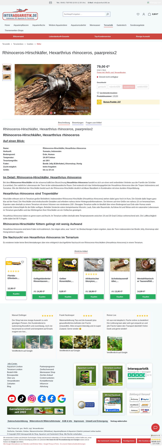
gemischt (102, 87)
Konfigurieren (128, 441)
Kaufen (16, 294)
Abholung (44, 386)
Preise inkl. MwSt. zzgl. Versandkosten (111, 72)
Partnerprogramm (47, 367)
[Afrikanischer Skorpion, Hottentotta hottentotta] (94, 264)
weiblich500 (143, 87)
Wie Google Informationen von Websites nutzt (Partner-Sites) (22, 444)
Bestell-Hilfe (12, 372)
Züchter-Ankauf (46, 375)
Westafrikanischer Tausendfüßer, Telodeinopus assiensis (145, 280)
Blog (9, 386)
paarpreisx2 (129, 87)
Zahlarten (11, 384)
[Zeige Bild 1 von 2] (51, 113)
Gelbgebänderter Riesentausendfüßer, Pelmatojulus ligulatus (42, 280)
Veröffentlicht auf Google (15, 351)
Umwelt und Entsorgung (97, 421)
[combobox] (84, 14)
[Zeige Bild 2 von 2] (55, 113)
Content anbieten (47, 378)
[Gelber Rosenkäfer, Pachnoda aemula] (68, 264)
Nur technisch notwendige (108, 441)
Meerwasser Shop (47, 372)
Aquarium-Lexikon (15, 367)
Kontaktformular (46, 381)
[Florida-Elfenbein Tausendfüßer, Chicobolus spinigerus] (16, 263)
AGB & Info (67, 421)
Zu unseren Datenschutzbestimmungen (73, 444)
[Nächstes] (90, 89)
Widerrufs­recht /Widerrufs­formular (45, 421)
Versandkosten (13, 381)
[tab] (64, 123)
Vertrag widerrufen (118, 421)
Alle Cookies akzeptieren (149, 441)
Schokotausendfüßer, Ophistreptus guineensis (119, 280)
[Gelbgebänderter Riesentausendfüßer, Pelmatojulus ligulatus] (42, 264)
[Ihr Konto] (144, 14)
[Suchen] (107, 14)
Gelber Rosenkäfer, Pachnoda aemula (65, 280)
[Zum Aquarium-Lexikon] (86, 375)
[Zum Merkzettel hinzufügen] (22, 262)
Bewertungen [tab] (77, 123)
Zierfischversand (47, 369)
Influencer (44, 384)
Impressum (79, 421)
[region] (47, 89)
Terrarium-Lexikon (14, 369)
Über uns (11, 378)
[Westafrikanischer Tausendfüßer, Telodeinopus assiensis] (146, 264)
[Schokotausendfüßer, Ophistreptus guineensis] (120, 264)
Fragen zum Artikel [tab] (94, 123)
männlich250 (115, 87)
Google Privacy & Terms (51, 444)
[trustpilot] (139, 373)
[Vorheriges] (15, 89)
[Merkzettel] (138, 14)
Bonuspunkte (12, 375)
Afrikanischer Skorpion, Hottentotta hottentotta (92, 280)
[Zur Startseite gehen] (20, 13)
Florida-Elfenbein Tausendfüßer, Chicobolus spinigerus (15, 277)
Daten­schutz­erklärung (18, 421)
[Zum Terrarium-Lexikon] (113, 375)
